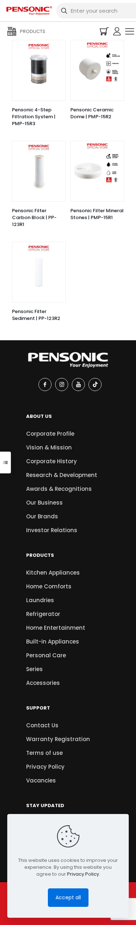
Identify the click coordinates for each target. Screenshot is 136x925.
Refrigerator (43, 614)
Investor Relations (51, 530)
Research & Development (61, 475)
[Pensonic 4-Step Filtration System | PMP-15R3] (38, 66)
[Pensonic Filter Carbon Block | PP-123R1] (38, 167)
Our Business (44, 502)
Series (34, 669)
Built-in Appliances (52, 641)
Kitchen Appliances (53, 572)
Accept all (68, 897)
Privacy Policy (45, 766)
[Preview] (57, 59)
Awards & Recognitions (59, 489)
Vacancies (41, 780)
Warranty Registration (58, 739)
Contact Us (42, 725)
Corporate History (51, 461)
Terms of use (44, 753)
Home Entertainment (55, 628)
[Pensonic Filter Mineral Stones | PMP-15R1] (97, 167)
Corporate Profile (50, 433)
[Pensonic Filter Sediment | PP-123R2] (38, 268)
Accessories (43, 683)
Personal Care (46, 655)
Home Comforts (48, 586)
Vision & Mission (49, 447)
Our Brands (42, 516)
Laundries (40, 600)
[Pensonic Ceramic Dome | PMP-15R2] (97, 66)
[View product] (57, 48)
